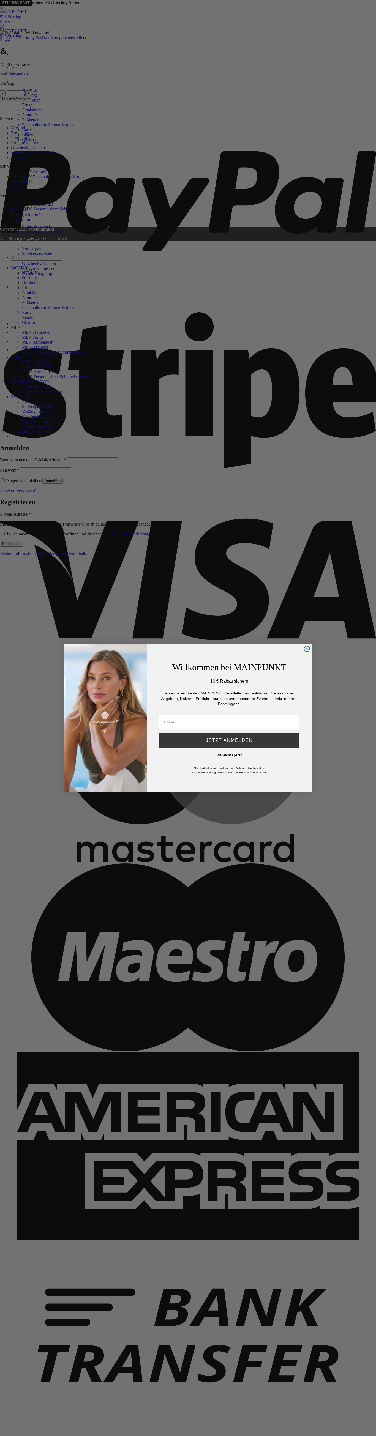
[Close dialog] (307, 649)
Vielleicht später (229, 755)
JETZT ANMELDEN (229, 740)
